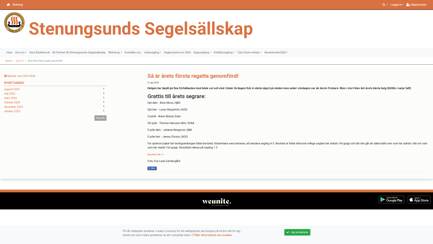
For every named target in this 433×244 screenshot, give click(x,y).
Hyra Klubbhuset (39, 52)
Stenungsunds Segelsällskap (141, 28)
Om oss (20, 52)
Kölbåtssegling (223, 52)
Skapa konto (418, 4)
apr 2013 (20, 61)
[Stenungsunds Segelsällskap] (14, 22)
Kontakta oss (133, 52)
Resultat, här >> (155, 154)
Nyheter (9, 61)
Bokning (18, 4)
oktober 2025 (12, 111)
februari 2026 (12, 102)
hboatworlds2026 (275, 52)
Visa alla (100, 118)
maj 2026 (9, 93)
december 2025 (13, 106)
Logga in (396, 4)
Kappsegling (201, 52)
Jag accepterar (298, 232)
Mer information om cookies (213, 235)
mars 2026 (10, 98)
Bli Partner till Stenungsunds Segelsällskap (79, 52)
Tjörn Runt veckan (248, 52)
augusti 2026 (12, 89)
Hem (9, 52)
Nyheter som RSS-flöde (21, 76)
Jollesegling (151, 52)
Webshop (114, 52)
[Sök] (385, 4)
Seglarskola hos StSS (177, 52)
